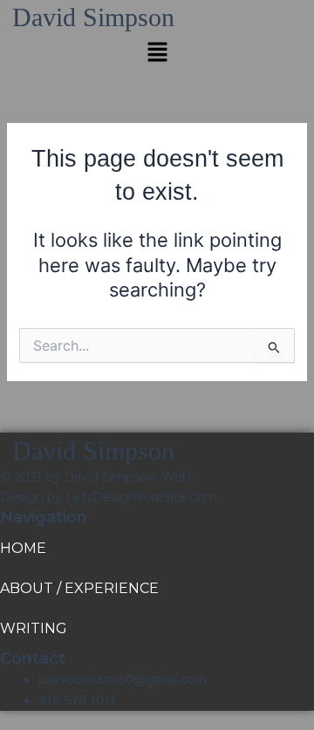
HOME (23, 548)
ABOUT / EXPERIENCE (79, 588)
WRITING (33, 628)
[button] (157, 53)
